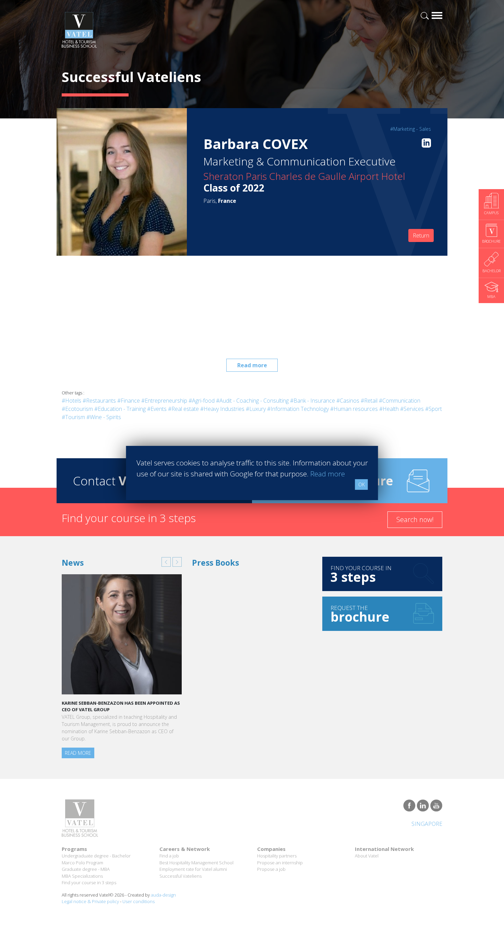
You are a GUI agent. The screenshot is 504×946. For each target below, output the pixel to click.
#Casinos (347, 400)
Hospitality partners (277, 856)
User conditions (138, 901)
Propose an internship (280, 863)
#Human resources (354, 409)
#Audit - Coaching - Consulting (252, 400)
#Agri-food (202, 400)
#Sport (433, 409)
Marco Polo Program (82, 863)
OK (361, 484)
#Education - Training (120, 409)
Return (421, 235)
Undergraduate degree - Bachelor (96, 856)
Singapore (426, 824)
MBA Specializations (82, 876)
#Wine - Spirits (103, 417)
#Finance (128, 400)
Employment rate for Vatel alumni (193, 869)
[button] (166, 562)
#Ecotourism (77, 409)
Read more (252, 365)
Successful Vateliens (180, 876)
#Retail (369, 400)
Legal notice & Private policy (90, 901)
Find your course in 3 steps (89, 882)
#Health (389, 409)
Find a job (169, 856)
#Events (157, 409)
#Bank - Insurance (312, 400)
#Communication (399, 400)
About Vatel (367, 856)
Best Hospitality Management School (196, 863)
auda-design (163, 895)
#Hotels (71, 400)
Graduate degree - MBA (86, 869)
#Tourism (73, 417)
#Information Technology (298, 409)
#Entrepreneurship (164, 400)
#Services (412, 409)
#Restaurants (99, 400)
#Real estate (183, 409)
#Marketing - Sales (410, 129)
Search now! (415, 519)
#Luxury (256, 409)
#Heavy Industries (222, 409)
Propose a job (271, 869)
